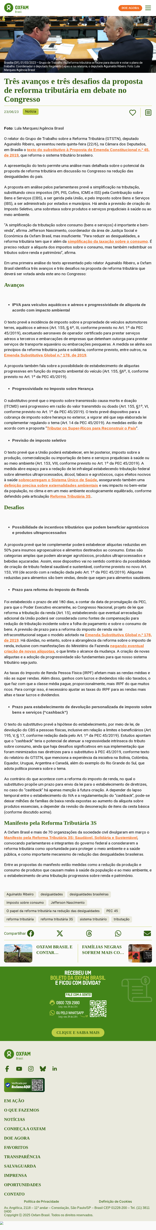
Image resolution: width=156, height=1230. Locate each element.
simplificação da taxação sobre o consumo (108, 241)
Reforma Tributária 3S (70, 496)
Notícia (30, 111)
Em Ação (14, 1100)
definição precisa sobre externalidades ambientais (51, 485)
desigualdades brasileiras (89, 894)
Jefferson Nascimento (68, 902)
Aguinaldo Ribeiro (20, 894)
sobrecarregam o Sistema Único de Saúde (57, 480)
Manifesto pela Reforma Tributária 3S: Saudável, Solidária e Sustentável (70, 838)
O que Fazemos (21, 1110)
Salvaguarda (20, 1166)
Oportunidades (22, 1184)
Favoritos (16, 1147)
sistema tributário (93, 919)
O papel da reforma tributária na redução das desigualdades (53, 911)
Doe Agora (17, 1138)
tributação (122, 919)
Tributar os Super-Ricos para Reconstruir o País (91, 428)
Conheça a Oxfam (25, 1128)
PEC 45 (112, 911)
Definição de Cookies (115, 1201)
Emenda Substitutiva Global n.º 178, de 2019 (45, 355)
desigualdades (52, 894)
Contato (14, 1194)
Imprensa (15, 1175)
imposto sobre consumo (25, 902)
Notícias (14, 1119)
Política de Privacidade (41, 1201)
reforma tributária (20, 919)
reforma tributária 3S (57, 919)
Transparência (22, 1156)
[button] (30, 933)
